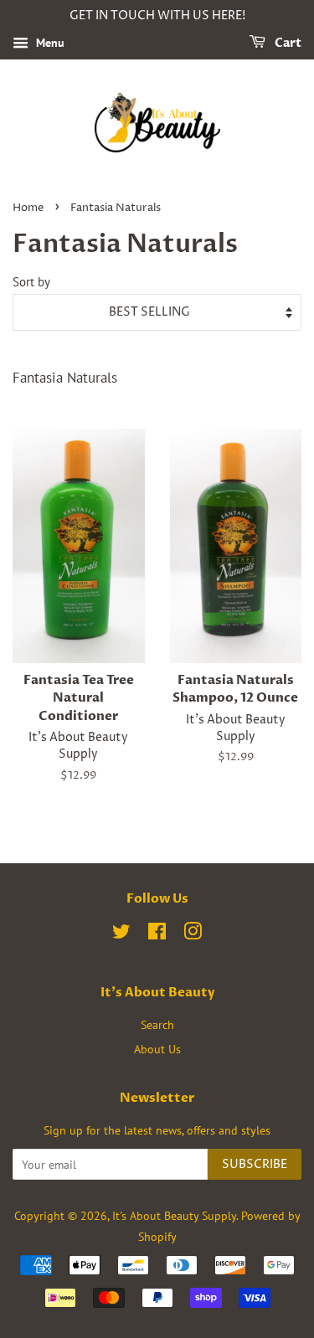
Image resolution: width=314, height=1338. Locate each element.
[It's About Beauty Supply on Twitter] (121, 934)
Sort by (31, 281)
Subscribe (254, 1164)
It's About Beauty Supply (174, 1215)
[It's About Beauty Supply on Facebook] (157, 934)
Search (157, 1024)
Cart (286, 43)
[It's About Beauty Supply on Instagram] (192, 934)
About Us (157, 1049)
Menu (48, 42)
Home (28, 208)
